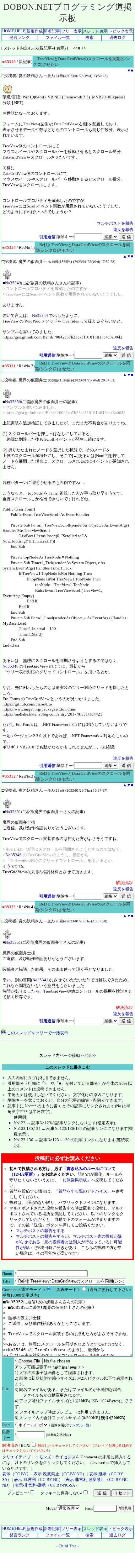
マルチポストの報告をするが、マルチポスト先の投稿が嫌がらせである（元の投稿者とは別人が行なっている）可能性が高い (69, 1242)
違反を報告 (123, 229)
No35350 (13, 401)
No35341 (40, 980)
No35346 (11, 666)
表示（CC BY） (16, 1474)
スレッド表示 (95, 31)
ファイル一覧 (58, 37)
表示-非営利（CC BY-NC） (38, 1479)
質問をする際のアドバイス (82, 1191)
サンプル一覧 (79, 1425)
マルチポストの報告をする (40, 1230)
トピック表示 (120, 31)
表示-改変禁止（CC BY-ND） (60, 1474)
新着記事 (52, 31)
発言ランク (19, 37)
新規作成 (34, 31)
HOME (8, 31)
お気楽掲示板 (74, 1180)
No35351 (13, 811)
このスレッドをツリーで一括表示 (37, 1033)
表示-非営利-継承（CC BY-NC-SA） (47, 1485)
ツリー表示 (71, 31)
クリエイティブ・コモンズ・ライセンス (39, 1457)
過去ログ (117, 37)
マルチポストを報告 (115, 223)
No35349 (13, 283)
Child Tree (67, 1546)
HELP (20, 31)
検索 (89, 37)
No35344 (40, 315)
